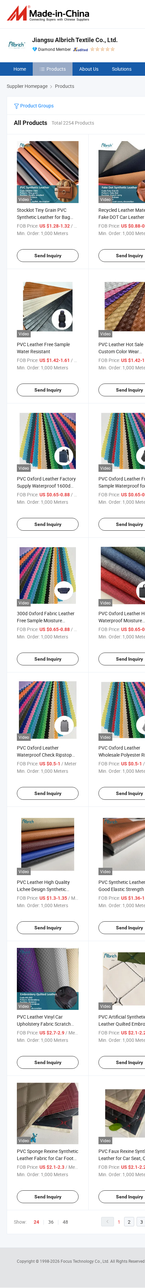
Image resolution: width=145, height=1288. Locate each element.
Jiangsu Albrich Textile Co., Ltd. (75, 39)
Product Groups (36, 105)
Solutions (122, 69)
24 (36, 1222)
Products (56, 69)
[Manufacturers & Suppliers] (49, 13)
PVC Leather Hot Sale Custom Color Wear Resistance (120, 351)
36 (51, 1222)
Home (19, 69)
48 (65, 1222)
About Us (88, 69)
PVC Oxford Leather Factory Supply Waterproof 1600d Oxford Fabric (46, 485)
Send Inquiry (47, 255)
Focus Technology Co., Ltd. (85, 1261)
